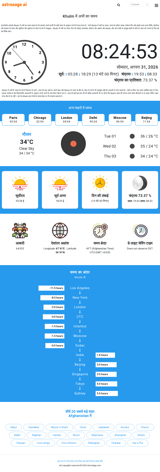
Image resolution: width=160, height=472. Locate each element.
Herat (83, 427)
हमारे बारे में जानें (62, 461)
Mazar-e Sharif (59, 427)
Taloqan (20, 442)
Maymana (97, 435)
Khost (76, 435)
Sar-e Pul (137, 442)
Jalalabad (103, 427)
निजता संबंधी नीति (96, 461)
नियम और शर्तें (83, 461)
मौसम (26, 134)
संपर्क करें (73, 461)
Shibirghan (94, 442)
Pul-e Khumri (69, 442)
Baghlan (36, 435)
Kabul (13, 427)
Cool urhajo (43, 442)
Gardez (57, 435)
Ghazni (145, 427)
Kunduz (125, 427)
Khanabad (120, 435)
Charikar (116, 442)
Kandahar (33, 427)
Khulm (141, 435)
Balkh (17, 435)
